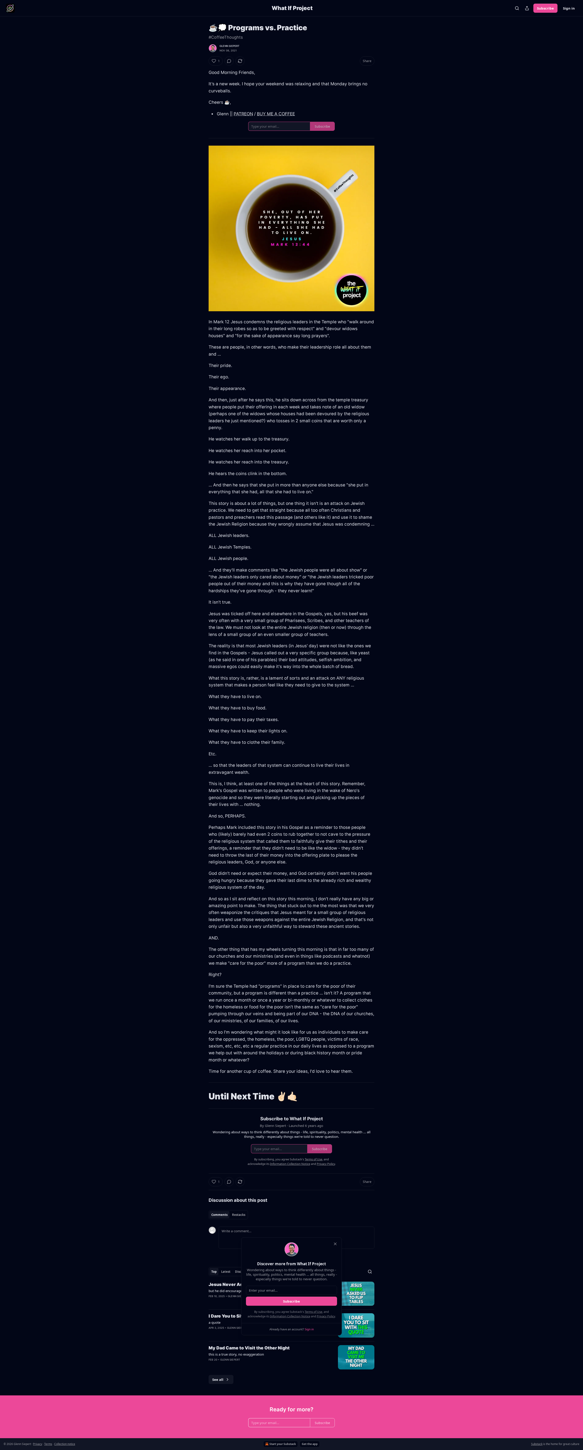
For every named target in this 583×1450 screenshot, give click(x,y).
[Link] (202, 1096)
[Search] (517, 8)
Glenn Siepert (230, 46)
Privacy (37, 1444)
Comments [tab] (219, 1215)
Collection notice (64, 1444)
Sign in (569, 8)
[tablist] (228, 1214)
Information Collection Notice (290, 1316)
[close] (335, 1244)
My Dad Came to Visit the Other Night (249, 1348)
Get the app (310, 1444)
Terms (48, 1444)
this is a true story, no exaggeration (236, 1354)
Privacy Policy (326, 1316)
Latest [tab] (225, 1272)
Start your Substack (282, 1444)
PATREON (243, 113)
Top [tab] (214, 1272)
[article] (291, 1357)
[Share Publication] (527, 8)
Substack (536, 1444)
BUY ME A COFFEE (276, 113)
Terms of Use (313, 1312)
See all (217, 1379)
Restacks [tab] (238, 1215)
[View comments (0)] (229, 61)
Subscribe (545, 8)
